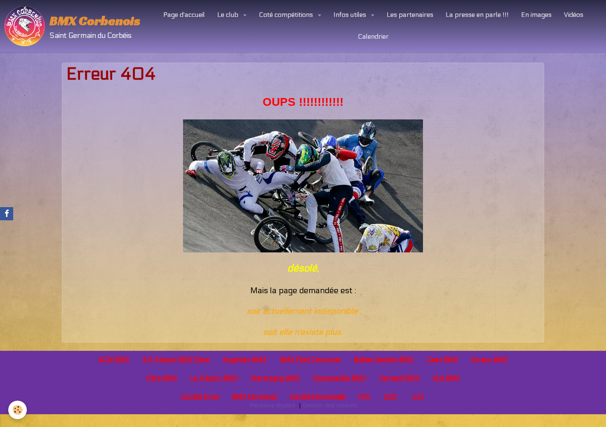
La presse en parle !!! (477, 15)
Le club (228, 15)
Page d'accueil (184, 15)
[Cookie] (17, 410)
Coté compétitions (287, 15)
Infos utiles (351, 15)
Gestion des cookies (330, 405)
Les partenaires (410, 15)
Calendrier (373, 36)
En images (536, 15)
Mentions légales (272, 405)
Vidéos (573, 15)
